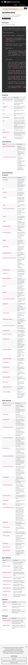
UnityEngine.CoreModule (14, 16)
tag (3, 188)
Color (10, 39)
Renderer (19, 14)
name (4, 205)
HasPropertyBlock (6, 535)
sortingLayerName (6, 377)
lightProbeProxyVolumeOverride (9, 257)
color (4, 103)
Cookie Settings (14, 656)
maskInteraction (6, 117)
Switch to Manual (6, 18)
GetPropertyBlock (6, 527)
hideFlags (5, 197)
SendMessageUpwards (7, 484)
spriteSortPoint (6, 132)
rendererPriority (6, 338)
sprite (4, 130)
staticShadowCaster (7, 386)
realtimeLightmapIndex (7, 319)
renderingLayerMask (7, 349)
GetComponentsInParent (8, 466)
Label (15, 63)
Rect (17, 65)
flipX (3, 110)
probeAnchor (5, 303)
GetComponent (6, 419)
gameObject (5, 179)
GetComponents (6, 448)
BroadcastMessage (7, 405)
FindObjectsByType (7, 587)
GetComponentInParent (8, 437)
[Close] (26, 646)
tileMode (4, 137)
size (3, 120)
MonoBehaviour (20, 35)
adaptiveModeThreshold (8, 99)
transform (5, 192)
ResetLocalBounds (6, 546)
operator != (5, 606)
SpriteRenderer (10, 38)
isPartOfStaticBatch (7, 232)
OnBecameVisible (6, 625)
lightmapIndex (6, 246)
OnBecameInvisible (7, 620)
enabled (4, 221)
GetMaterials (5, 522)
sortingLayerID (6, 372)
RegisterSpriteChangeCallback (9, 146)
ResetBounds (5, 543)
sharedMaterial (6, 362)
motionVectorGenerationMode (9, 298)
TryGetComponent (6, 495)
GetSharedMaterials (7, 532)
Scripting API (22, 5)
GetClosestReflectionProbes (8, 507)
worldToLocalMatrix (7, 391)
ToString (4, 503)
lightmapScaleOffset (7, 252)
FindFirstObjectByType (7, 580)
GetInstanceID (5, 500)
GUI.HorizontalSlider (18, 67)
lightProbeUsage (6, 269)
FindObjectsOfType (7, 591)
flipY (3, 113)
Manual (15, 5)
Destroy (4, 562)
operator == (5, 609)
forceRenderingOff (7, 226)
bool (3, 604)
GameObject (17, 29)
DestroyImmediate (6, 566)
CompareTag (5, 414)
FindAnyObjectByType (7, 577)
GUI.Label (10, 65)
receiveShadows (6, 330)
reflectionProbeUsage (7, 334)
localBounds (5, 273)
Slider (15, 66)
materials (5, 292)
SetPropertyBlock (6, 550)
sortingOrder (5, 381)
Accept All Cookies (14, 662)
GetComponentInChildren (8, 427)
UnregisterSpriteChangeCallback (9, 156)
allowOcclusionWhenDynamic (9, 208)
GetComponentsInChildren (8, 455)
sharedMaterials (6, 367)
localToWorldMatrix (7, 278)
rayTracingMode (6, 312)
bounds (4, 216)
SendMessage (6, 477)
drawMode (5, 106)
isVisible (4, 240)
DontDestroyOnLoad (7, 572)
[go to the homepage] (13, 2)
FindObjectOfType (6, 584)
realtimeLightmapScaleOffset (9, 325)
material (4, 286)
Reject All (14, 659)
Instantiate (5, 594)
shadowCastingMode (7, 358)
